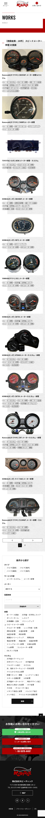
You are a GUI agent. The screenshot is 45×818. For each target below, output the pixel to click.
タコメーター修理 (13, 628)
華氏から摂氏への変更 (15, 685)
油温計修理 (33, 641)
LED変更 (27, 678)
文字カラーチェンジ (14, 662)
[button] (5, 4)
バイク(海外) (25, 571)
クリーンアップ (28, 621)
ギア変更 (30, 685)
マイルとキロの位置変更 (28, 694)
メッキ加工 (11, 694)
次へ (32, 540)
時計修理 (22, 634)
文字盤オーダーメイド (15, 681)
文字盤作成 (30, 662)
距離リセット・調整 (14, 675)
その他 (9, 688)
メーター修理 (29, 579)
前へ (12, 540)
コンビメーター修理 (24, 647)
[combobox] (22, 599)
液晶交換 (22, 641)
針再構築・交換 (13, 621)
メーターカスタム (13, 579)
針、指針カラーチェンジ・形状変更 (20, 668)
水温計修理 (23, 631)
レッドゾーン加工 (32, 675)
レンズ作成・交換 (30, 628)
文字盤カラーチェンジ (15, 659)
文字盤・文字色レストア (31, 615)
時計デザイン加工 (34, 681)
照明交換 (30, 637)
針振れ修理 (31, 644)
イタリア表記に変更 (14, 691)
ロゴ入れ (27, 665)
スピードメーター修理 (15, 624)
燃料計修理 (11, 631)
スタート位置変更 (13, 678)
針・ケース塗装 (13, 615)
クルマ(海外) (25, 568)
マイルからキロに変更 (15, 672)
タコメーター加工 (22, 688)
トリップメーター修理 (15, 644)
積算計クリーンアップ (15, 637)
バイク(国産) (12, 571)
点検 (32, 631)
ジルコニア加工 (31, 691)
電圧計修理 (11, 641)
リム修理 (10, 647)
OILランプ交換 (12, 650)
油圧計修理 (11, 634)
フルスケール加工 (13, 665)
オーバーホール (13, 618)
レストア (25, 618)
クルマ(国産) (12, 568)
